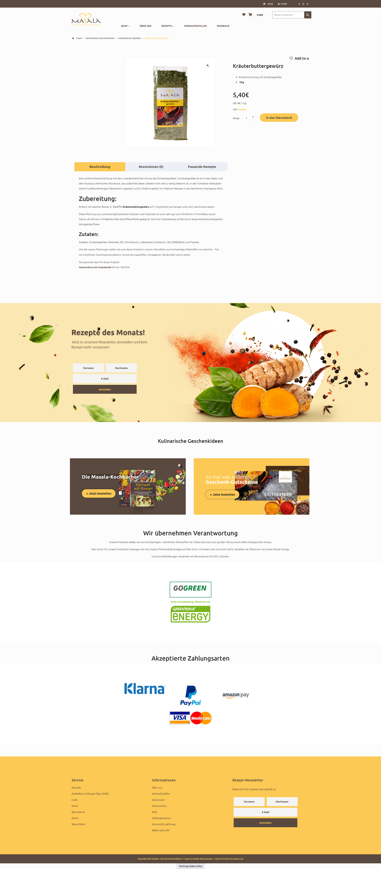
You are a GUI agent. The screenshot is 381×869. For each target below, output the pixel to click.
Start (79, 38)
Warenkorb (78, 812)
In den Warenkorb (279, 118)
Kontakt (76, 787)
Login (284, 3)
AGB (154, 812)
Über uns (145, 25)
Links (74, 799)
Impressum (158, 799)
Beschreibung (99, 167)
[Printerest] (307, 3)
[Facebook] (299, 3)
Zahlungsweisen (161, 818)
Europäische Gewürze (129, 38)
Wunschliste (78, 824)
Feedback (223, 25)
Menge (236, 118)
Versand (242, 109)
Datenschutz (159, 805)
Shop (124, 25)
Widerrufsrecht (160, 830)
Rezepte (166, 25)
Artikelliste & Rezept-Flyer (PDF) (90, 793)
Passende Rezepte (202, 167)
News (74, 805)
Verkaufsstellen (195, 25)
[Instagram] (303, 3)
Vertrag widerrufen (190, 866)
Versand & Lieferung (163, 824)
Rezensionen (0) (151, 167)
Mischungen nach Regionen (100, 38)
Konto (74, 818)
